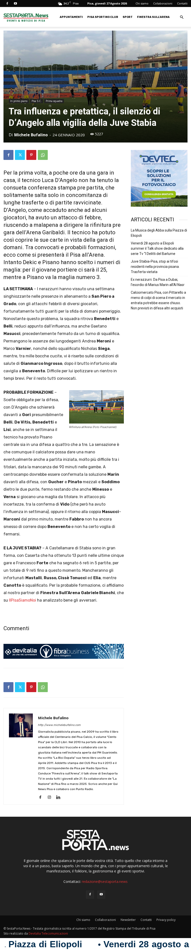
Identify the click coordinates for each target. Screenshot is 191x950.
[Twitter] (20, 155)
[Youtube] (15, 3)
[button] (182, 17)
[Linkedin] (60, 798)
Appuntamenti (71, 17)
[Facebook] (7, 3)
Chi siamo (142, 3)
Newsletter (128, 920)
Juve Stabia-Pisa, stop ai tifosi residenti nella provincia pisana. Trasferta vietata (155, 266)
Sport (128, 17)
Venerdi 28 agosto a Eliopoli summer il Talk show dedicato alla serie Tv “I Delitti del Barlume (157, 248)
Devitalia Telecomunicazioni (48, 933)
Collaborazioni (162, 3)
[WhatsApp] (43, 155)
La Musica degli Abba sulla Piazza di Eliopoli (159, 233)
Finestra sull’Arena (153, 17)
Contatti (182, 3)
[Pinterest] (31, 155)
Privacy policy (166, 920)
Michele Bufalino (31, 135)
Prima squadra (54, 101)
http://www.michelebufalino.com (59, 725)
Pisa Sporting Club (102, 17)
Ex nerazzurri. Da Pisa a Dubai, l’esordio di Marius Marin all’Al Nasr (158, 282)
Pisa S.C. (37, 101)
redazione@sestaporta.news (105, 881)
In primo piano (18, 101)
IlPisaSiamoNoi (22, 600)
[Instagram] (51, 798)
